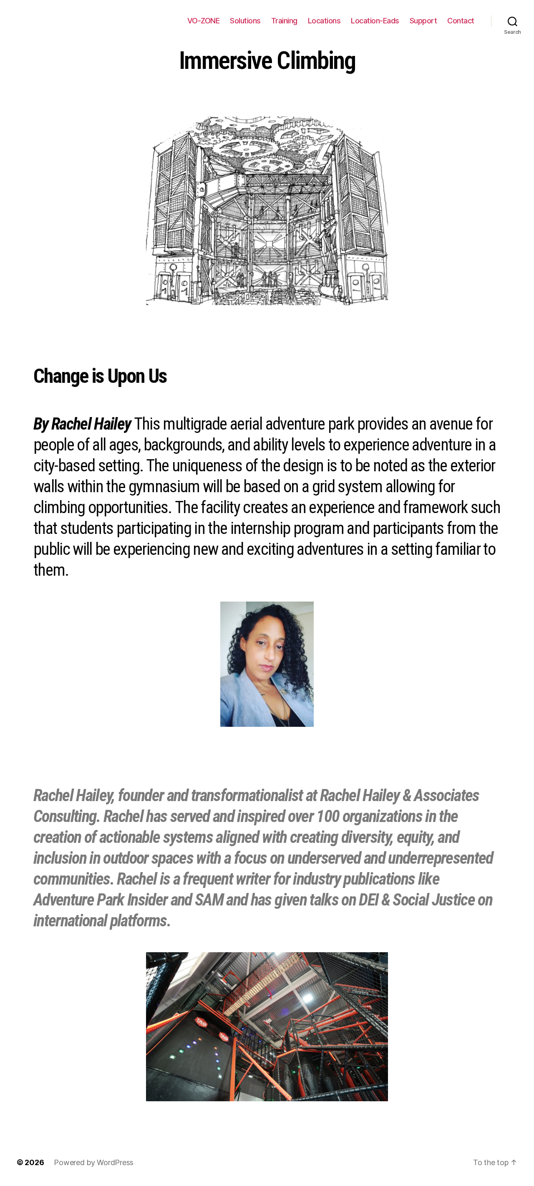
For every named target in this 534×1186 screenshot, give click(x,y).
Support (423, 20)
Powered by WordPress (94, 1162)
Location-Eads (375, 20)
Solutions (245, 20)
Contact (460, 20)
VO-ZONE (203, 20)
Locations (324, 20)
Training (284, 20)
